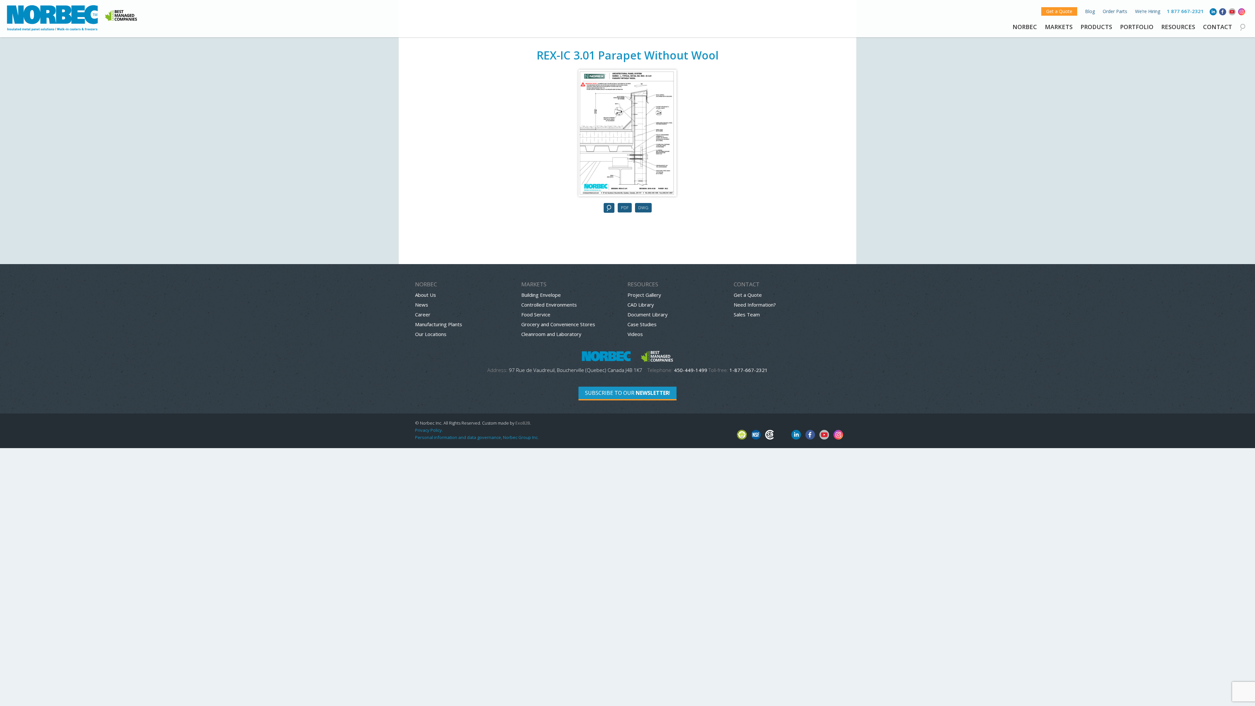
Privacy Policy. (429, 430)
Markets (1059, 27)
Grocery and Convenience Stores (558, 324)
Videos (635, 334)
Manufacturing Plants (438, 324)
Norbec (1024, 27)
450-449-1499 (691, 370)
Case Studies (642, 324)
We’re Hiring (1147, 11)
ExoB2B (522, 423)
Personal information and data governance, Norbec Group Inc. (477, 437)
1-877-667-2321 (748, 370)
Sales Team (747, 314)
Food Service (535, 314)
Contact (1217, 27)
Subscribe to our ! (627, 392)
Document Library (648, 314)
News (421, 304)
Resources (1178, 27)
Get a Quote (1059, 11)
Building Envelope (541, 295)
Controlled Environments (549, 304)
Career (422, 314)
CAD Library (641, 304)
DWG (643, 207)
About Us (425, 295)
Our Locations (430, 334)
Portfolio (1136, 27)
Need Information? (755, 304)
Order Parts (1115, 11)
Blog (1090, 11)
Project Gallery (644, 295)
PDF (624, 207)
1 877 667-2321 (1185, 11)
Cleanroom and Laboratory (551, 334)
